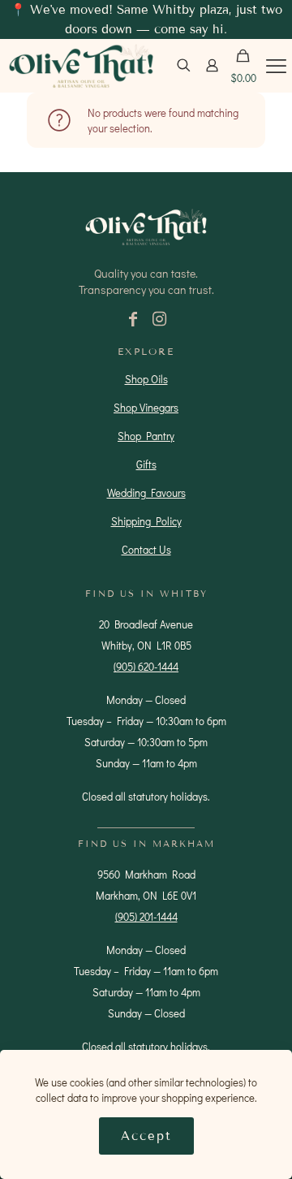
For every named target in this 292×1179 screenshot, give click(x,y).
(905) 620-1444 (146, 666)
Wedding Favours (146, 492)
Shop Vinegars (146, 407)
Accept (146, 1136)
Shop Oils (146, 379)
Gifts (146, 464)
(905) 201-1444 (146, 916)
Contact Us (146, 549)
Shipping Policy (146, 521)
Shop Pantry (146, 436)
